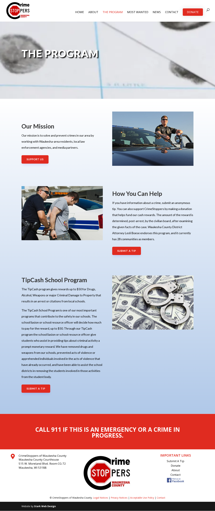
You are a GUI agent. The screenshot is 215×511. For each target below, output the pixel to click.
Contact (171, 12)
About (93, 12)
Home (79, 12)
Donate (193, 12)
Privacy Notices (119, 497)
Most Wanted (137, 12)
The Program (113, 12)
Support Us (35, 159)
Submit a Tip (126, 250)
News (157, 12)
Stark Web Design (45, 506)
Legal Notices (100, 497)
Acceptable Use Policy (142, 497)
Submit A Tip (175, 461)
